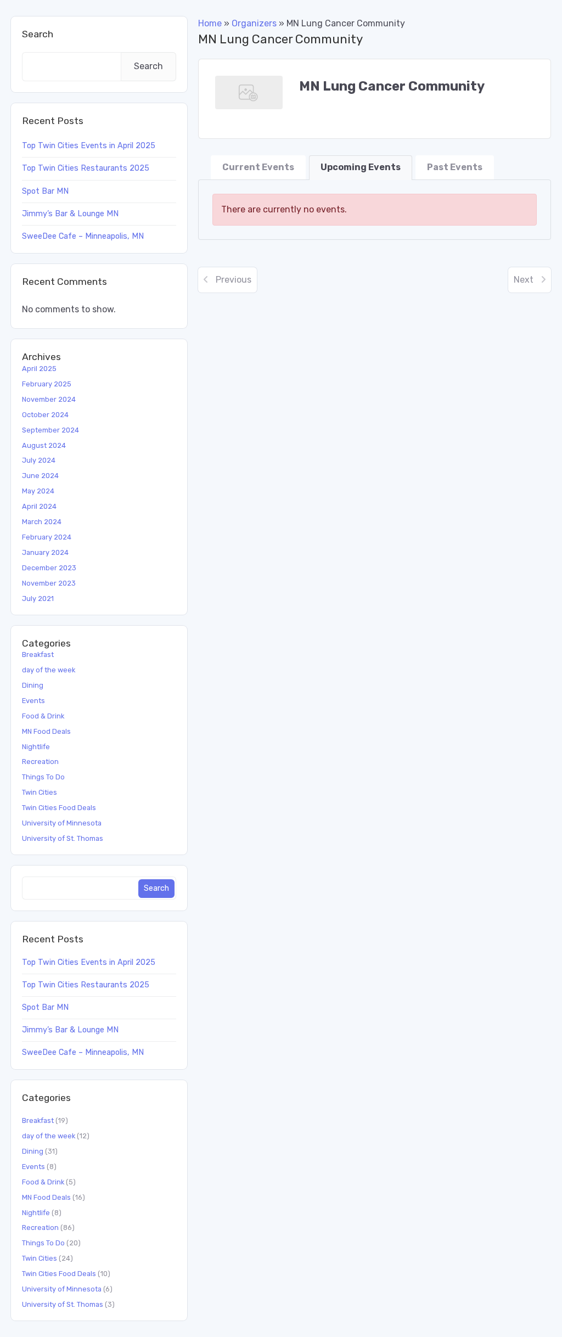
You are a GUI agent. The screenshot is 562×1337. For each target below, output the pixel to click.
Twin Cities (39, 792)
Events (33, 700)
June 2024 (40, 475)
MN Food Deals (46, 731)
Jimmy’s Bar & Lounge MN (70, 213)
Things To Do (43, 777)
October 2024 (45, 415)
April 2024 (39, 506)
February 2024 (46, 537)
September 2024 (50, 430)
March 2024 (41, 522)
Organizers (254, 23)
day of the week (48, 670)
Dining (32, 685)
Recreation (40, 761)
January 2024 (45, 552)
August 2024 (44, 445)
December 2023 (49, 568)
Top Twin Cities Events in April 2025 (88, 145)
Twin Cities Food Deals (59, 808)
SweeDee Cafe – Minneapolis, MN (83, 236)
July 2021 (38, 598)
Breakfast (38, 654)
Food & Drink (43, 716)
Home (210, 23)
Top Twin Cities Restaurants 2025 (85, 168)
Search (37, 34)
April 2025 (39, 368)
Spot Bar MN (45, 191)
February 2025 (46, 384)
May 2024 (38, 491)
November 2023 (49, 583)
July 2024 (38, 460)
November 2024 (49, 399)
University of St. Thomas (62, 838)
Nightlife (36, 747)
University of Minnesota (62, 823)
